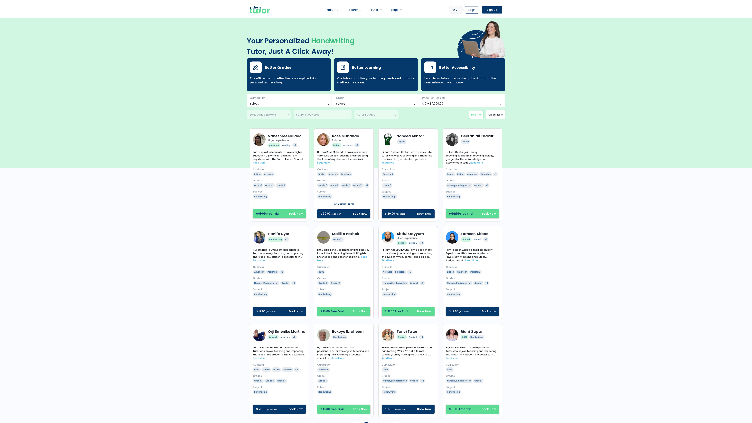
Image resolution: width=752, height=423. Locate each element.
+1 (367, 185)
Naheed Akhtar (410, 136)
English (401, 141)
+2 (357, 145)
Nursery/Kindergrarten (459, 185)
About (330, 10)
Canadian (486, 174)
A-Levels (268, 174)
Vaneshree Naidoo (285, 136)
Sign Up (492, 10)
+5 (409, 271)
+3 (487, 185)
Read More (259, 162)
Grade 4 (270, 380)
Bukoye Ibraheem (348, 331)
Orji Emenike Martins (286, 331)
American (346, 174)
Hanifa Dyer (278, 233)
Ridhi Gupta (471, 331)
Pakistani (388, 174)
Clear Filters (495, 114)
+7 (295, 145)
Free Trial (476, 114)
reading (286, 145)
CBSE (321, 271)
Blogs (394, 10)
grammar (274, 145)
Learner (353, 10)
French (450, 174)
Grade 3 (281, 185)
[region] (376, 211)
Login (471, 10)
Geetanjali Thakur (477, 136)
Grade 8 (387, 185)
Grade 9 (334, 185)
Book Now (279, 214)
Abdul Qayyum (410, 233)
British (257, 174)
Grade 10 (323, 283)
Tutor (374, 10)
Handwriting (260, 196)
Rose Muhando (345, 136)
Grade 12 (357, 185)
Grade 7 (322, 185)
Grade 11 (346, 185)
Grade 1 (258, 185)
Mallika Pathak (345, 233)
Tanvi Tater (407, 331)
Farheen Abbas (474, 233)
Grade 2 (269, 185)
